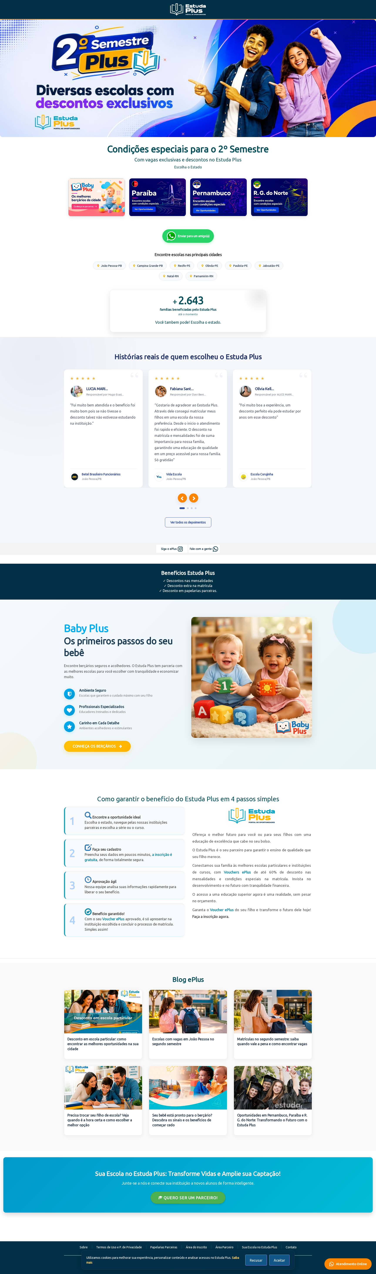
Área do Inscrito (196, 1247)
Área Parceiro (224, 1247)
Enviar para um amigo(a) (194, 236)
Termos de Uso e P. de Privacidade (119, 1247)
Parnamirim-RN (203, 276)
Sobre (84, 1247)
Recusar (256, 1260)
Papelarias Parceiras (163, 1247)
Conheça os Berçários (95, 746)
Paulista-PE (240, 265)
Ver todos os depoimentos (188, 522)
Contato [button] (291, 1247)
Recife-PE (183, 265)
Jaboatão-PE (270, 265)
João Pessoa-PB (111, 265)
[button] (182, 508)
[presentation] (182, 498)
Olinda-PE (211, 265)
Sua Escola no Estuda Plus (259, 1247)
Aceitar (279, 1260)
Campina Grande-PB (149, 265)
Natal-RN (172, 276)
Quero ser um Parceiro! (190, 1197)
